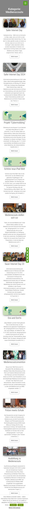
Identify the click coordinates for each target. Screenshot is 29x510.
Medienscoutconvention (14, 362)
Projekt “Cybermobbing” (14, 122)
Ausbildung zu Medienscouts (14, 459)
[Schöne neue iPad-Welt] (14, 161)
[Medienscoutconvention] (14, 354)
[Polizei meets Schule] (14, 403)
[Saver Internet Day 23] (14, 256)
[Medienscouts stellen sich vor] (14, 207)
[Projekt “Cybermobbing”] (14, 115)
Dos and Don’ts (14, 318)
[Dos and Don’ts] (14, 310)
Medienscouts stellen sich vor (14, 216)
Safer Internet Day (14, 30)
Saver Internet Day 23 (14, 264)
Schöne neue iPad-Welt (14, 169)
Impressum (14, 507)
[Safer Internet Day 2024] (14, 67)
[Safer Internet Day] (14, 23)
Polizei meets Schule (14, 410)
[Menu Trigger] (25, 3)
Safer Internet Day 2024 (14, 74)
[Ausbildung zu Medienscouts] (14, 451)
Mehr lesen (14, 56)
